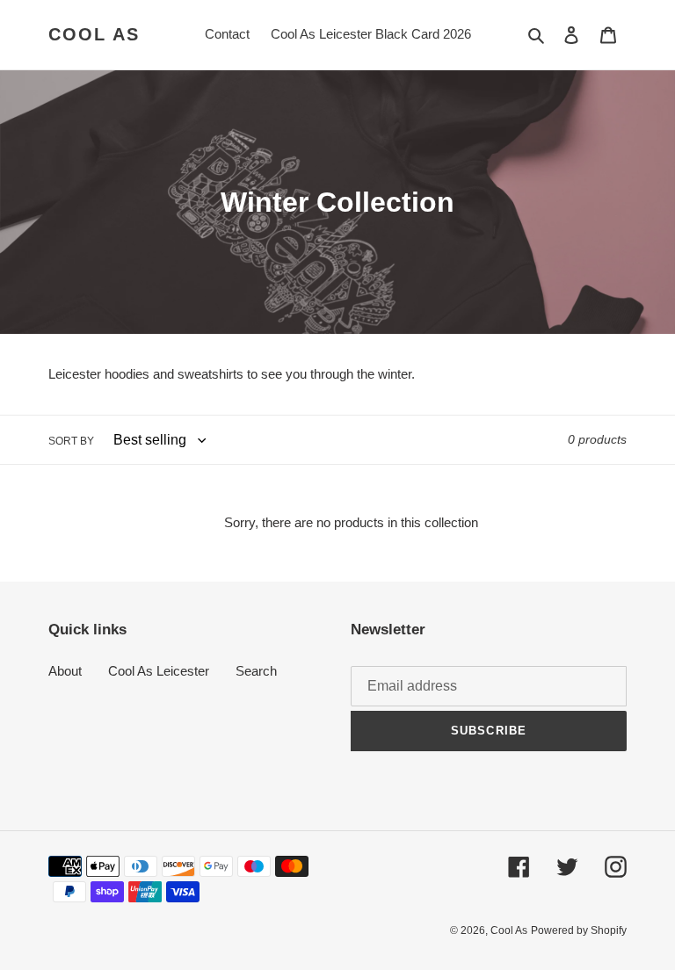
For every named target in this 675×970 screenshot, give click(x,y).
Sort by (71, 441)
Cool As (94, 34)
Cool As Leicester (158, 670)
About (65, 670)
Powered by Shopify (579, 930)
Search (256, 670)
